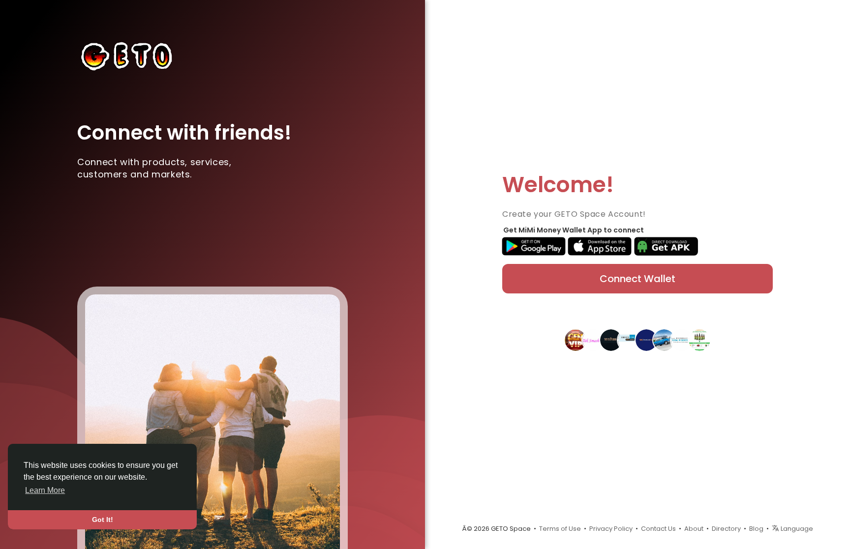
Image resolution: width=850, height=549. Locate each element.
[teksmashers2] (593, 340)
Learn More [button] (45, 490)
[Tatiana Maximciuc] (611, 340)
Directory (726, 528)
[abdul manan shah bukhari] (664, 340)
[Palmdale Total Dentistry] (682, 340)
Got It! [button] (102, 519)
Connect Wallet (637, 279)
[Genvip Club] (575, 340)
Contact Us (658, 528)
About (693, 528)
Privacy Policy (611, 528)
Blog (756, 528)
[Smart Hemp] (699, 340)
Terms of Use (560, 528)
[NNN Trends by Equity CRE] (628, 340)
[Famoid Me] (646, 340)
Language (796, 528)
